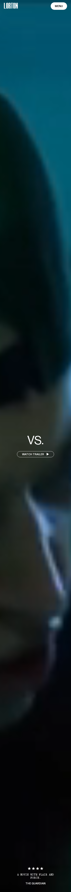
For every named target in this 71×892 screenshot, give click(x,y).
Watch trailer (33, 454)
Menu (59, 6)
